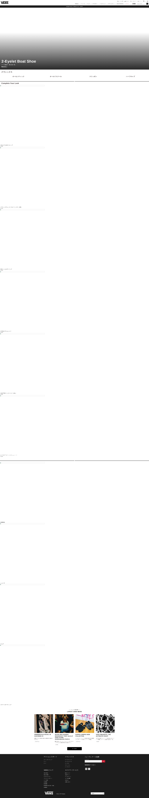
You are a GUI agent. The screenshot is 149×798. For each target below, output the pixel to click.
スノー (45, 761)
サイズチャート (68, 776)
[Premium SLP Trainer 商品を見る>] (37, 460)
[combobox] (142, 4)
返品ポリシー (67, 774)
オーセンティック (68, 759)
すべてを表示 (74, 748)
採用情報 (45, 783)
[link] (126, 4)
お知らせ (67, 780)
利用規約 (45, 787)
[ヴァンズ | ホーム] (4, 2)
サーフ (45, 763)
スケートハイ (67, 765)
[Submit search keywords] (147, 4)
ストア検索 (46, 780)
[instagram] (89, 769)
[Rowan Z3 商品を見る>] (37, 81)
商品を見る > (4, 66)
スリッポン (67, 763)
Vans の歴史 (46, 774)
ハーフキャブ (67, 766)
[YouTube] (86, 769)
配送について (67, 773)
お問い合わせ (67, 781)
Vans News (46, 773)
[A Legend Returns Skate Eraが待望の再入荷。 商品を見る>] (112, 81)
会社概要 (45, 781)
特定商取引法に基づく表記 (49, 785)
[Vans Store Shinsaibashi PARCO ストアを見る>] (112, 460)
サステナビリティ (47, 776)
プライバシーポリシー (48, 778)
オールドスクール (68, 761)
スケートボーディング (48, 759)
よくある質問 (67, 778)
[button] (140, 1)
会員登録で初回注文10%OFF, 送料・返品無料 (74, 6)
